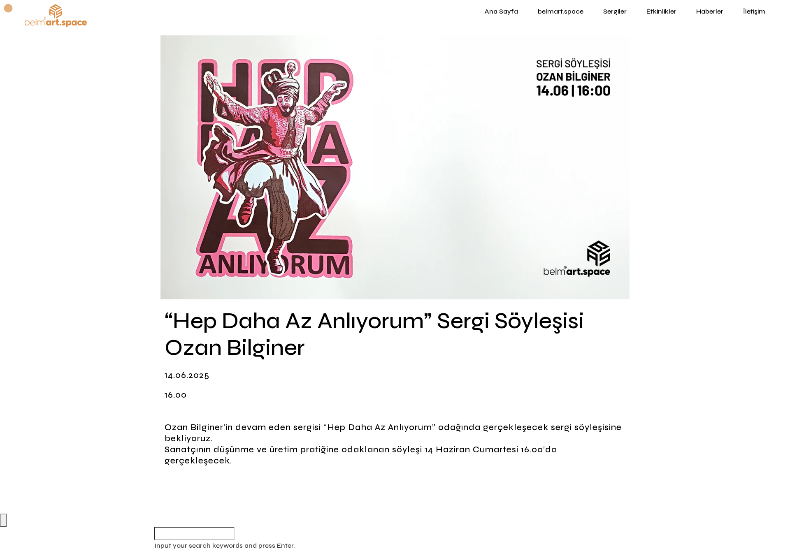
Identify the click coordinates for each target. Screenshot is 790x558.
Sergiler (615, 11)
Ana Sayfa (501, 11)
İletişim (754, 11)
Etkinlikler (661, 11)
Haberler (709, 11)
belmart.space (560, 11)
